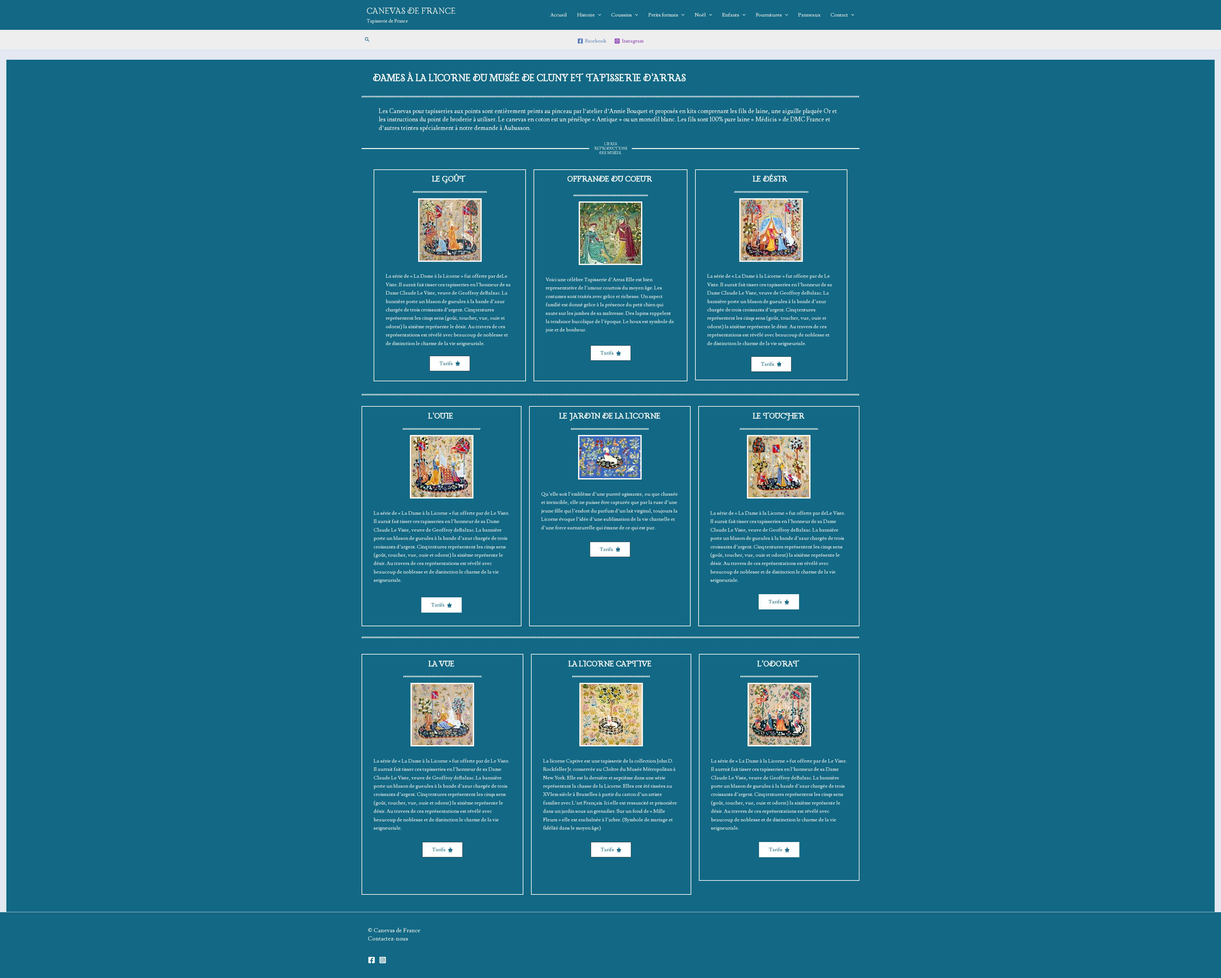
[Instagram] (382, 960)
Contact (839, 15)
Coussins (621, 15)
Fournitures (769, 15)
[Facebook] (371, 960)
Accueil (558, 15)
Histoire (586, 15)
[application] (598, 15)
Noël (700, 15)
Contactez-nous (388, 938)
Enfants (730, 15)
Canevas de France (411, 11)
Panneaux (809, 15)
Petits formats (663, 15)
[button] (367, 40)
